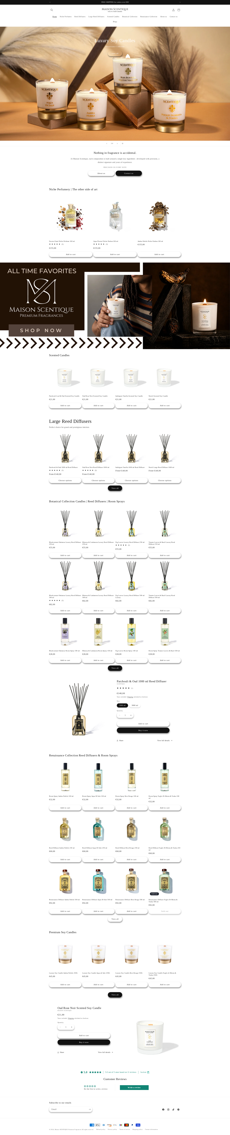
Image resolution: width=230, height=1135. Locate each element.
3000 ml (135, 705)
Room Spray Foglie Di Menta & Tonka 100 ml (164, 797)
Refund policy (100, 1129)
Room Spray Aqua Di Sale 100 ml (94, 796)
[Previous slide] (106, 143)
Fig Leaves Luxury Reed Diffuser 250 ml (130, 542)
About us (101, 173)
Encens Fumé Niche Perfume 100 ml (62, 241)
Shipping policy (137, 1129)
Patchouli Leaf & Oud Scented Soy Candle (64, 396)
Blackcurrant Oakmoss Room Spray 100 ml (64, 651)
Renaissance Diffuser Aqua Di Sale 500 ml (97, 900)
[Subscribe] (89, 1109)
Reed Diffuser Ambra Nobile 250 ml (62, 848)
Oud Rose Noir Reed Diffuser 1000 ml (95, 467)
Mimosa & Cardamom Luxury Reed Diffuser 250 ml (98, 543)
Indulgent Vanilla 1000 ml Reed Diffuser (130, 467)
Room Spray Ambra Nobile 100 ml (61, 796)
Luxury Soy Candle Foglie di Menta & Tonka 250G (162, 974)
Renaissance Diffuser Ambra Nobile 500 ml (64, 900)
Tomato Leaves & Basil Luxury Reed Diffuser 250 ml (162, 543)
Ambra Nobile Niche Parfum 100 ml (150, 241)
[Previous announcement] (50, 2)
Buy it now (143, 730)
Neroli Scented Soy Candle (158, 396)
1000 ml (122, 705)
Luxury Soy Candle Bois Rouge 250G (129, 973)
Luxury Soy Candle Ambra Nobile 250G (63, 973)
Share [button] (121, 740)
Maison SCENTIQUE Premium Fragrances (68, 1129)
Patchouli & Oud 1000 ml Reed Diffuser (63, 467)
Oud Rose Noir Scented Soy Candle (95, 396)
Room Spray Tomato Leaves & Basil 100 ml (164, 651)
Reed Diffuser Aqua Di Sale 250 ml (94, 848)
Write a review (134, 1087)
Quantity (120, 711)
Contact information (151, 1129)
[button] (51, 10)
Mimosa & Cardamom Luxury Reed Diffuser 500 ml (98, 596)
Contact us (128, 173)
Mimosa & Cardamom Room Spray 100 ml (97, 651)
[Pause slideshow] (123, 143)
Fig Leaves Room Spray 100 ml (126, 651)
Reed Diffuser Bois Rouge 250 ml (127, 848)
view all (115, 53)
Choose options (65, 480)
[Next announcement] (180, 2)
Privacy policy (112, 1129)
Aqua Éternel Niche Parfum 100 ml (105, 241)
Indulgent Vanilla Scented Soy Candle (129, 396)
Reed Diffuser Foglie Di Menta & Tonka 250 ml (164, 849)
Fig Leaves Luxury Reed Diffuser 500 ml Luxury (130, 596)
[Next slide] (117, 143)
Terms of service (125, 1129)
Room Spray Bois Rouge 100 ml (126, 796)
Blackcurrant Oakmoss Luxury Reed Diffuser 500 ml (65, 596)
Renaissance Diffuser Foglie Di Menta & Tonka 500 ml (163, 901)
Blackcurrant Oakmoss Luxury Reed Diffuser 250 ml (65, 543)
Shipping (130, 697)
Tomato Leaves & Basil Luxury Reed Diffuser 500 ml (162, 596)
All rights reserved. (88, 1129)
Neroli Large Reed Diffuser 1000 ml (161, 467)
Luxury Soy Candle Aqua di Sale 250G (96, 973)
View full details (163, 740)
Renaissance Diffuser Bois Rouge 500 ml (130, 900)
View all (115, 488)
